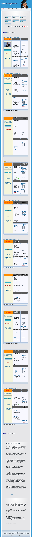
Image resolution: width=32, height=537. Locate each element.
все (6, 32)
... (24, 49)
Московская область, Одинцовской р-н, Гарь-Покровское (17, 189)
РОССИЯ (16, 8)
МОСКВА (4, 8)
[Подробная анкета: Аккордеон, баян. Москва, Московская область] (7, 46)
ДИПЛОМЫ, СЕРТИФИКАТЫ (8, 221)
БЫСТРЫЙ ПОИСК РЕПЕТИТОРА (9, 267)
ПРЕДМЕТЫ (21, 8)
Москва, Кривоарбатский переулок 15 (16, 336)
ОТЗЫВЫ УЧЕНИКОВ (8, 94)
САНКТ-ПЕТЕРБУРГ (10, 8)
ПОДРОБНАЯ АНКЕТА (7, 58)
